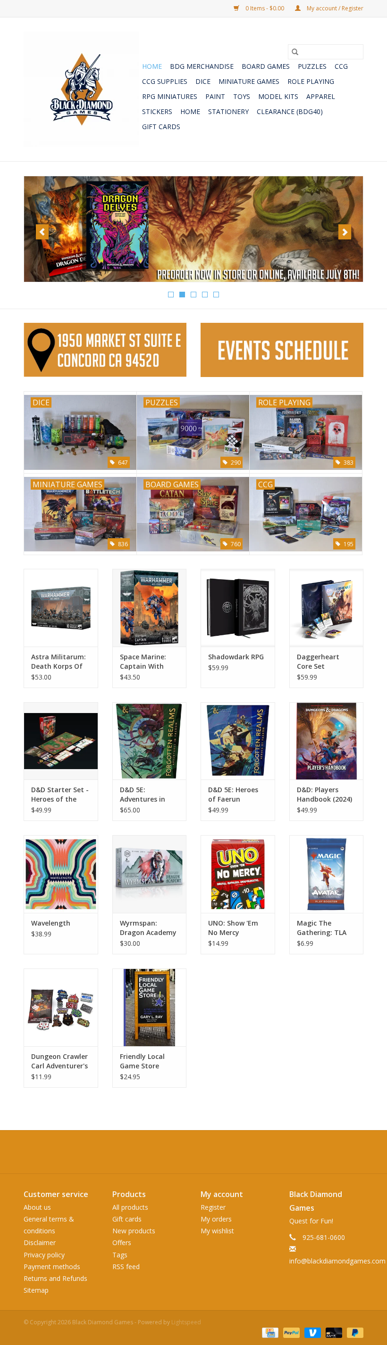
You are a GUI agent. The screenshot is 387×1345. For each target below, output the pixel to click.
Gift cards (161, 126)
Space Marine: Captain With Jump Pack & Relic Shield (149, 661)
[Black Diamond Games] (81, 89)
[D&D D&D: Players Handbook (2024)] (326, 741)
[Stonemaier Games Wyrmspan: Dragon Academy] (149, 874)
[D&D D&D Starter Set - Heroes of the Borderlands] (61, 741)
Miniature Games (249, 81)
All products (130, 1207)
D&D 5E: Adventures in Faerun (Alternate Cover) (149, 794)
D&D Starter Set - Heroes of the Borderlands (60, 794)
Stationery (228, 111)
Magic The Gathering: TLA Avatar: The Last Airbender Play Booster (324, 928)
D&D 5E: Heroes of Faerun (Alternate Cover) (236, 794)
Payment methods (52, 1266)
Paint (215, 96)
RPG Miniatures (169, 96)
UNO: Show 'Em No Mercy (233, 928)
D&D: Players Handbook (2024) (324, 794)
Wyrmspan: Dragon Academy (148, 928)
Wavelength (50, 923)
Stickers (157, 111)
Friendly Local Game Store (142, 1061)
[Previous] (42, 231)
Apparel (320, 96)
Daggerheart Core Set (318, 661)
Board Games (266, 66)
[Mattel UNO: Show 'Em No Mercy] (238, 874)
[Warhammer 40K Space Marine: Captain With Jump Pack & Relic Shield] (149, 608)
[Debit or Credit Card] (333, 1332)
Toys (241, 96)
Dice (202, 81)
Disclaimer (40, 1242)
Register (213, 1207)
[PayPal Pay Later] (353, 1332)
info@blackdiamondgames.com (337, 1260)
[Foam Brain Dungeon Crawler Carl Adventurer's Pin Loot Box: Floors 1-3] (61, 1007)
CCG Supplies (164, 81)
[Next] (344, 231)
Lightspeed (186, 1322)
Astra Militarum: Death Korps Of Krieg (58, 661)
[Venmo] (311, 1332)
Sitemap (36, 1290)
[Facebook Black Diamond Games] (193, 1151)
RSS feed (126, 1266)
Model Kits (278, 96)
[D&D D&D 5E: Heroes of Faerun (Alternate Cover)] (238, 741)
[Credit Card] (269, 1332)
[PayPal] (290, 1332)
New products (133, 1230)
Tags (119, 1254)
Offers (121, 1242)
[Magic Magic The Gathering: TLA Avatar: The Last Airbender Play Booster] (326, 874)
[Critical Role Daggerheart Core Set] (326, 608)
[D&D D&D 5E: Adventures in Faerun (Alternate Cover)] (149, 741)
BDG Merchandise (202, 66)
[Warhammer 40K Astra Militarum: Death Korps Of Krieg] (61, 608)
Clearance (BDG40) (290, 111)
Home (152, 66)
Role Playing (310, 81)
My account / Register (334, 8)
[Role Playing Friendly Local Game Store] (149, 1007)
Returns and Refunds (55, 1278)
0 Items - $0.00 (265, 8)
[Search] (295, 51)
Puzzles (312, 66)
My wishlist (217, 1230)
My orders (216, 1218)
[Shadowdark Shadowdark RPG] (238, 608)
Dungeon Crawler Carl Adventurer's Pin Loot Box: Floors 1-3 (59, 1061)
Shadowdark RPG (236, 656)
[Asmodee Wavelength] (61, 874)
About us (37, 1207)
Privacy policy (44, 1254)
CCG (341, 66)
